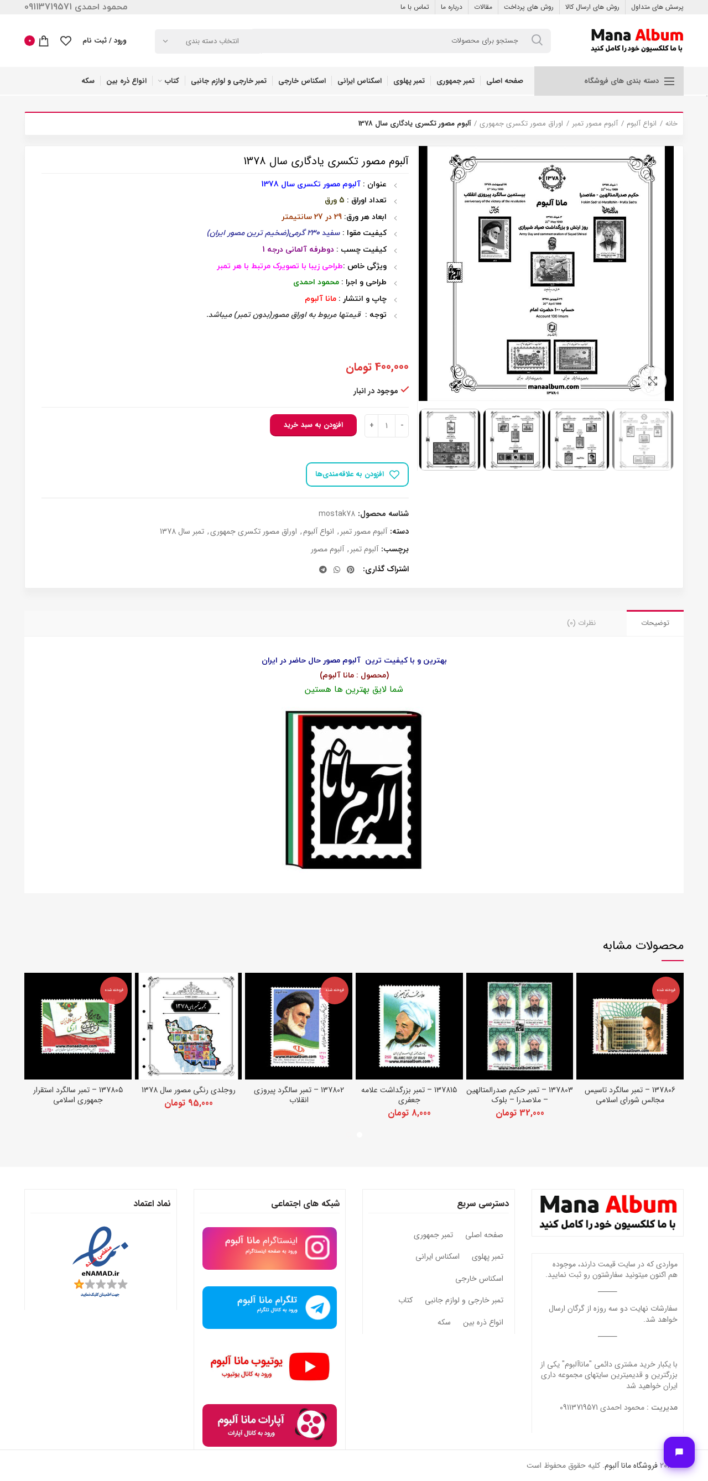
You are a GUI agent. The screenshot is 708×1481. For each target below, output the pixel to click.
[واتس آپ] (336, 569)
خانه (671, 123)
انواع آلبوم (642, 123)
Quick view (584, 990)
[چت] (679, 1452)
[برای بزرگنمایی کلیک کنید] (653, 381)
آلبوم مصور (327, 549)
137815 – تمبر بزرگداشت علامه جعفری (409, 1095)
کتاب (405, 1300)
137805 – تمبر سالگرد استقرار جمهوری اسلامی (78, 1095)
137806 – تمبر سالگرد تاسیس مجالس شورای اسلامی (630, 1095)
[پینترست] (350, 569)
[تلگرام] (323, 569)
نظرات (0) (581, 623)
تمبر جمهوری (433, 1235)
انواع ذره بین (483, 1322)
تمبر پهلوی (487, 1257)
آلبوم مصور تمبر (595, 123)
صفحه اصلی (484, 1235)
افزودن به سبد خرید (313, 425)
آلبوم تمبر (364, 549)
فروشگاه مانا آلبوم (631, 1465)
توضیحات (655, 623)
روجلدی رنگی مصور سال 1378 (189, 1090)
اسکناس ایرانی (437, 1257)
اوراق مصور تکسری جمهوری (521, 123)
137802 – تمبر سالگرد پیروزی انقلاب (299, 1095)
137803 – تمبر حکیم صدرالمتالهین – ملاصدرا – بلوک (519, 1095)
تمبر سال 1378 (182, 531)
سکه (444, 1322)
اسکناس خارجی (479, 1279)
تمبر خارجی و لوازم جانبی (464, 1300)
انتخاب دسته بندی (212, 41)
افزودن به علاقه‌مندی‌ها (349, 474)
